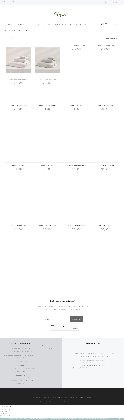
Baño (38, 25)
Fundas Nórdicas (21, 25)
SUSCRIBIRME (76, 319)
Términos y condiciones (7, 416)
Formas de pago (57, 397)
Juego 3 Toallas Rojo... (105, 105)
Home (7, 31)
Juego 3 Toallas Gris (18, 225)
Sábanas (31, 25)
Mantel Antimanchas (76, 25)
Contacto (88, 25)
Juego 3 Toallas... (76, 105)
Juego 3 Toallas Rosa (76, 225)
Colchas (10, 25)
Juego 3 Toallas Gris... (76, 45)
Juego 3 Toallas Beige (47, 79)
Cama (3, 25)
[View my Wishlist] (106, 24)
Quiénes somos (36, 397)
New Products (4, 411)
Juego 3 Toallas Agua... (106, 45)
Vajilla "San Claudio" (61, 25)
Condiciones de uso (71, 397)
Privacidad (89, 397)
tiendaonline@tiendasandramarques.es (13, 2)
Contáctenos (4, 413)
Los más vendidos (5, 409)
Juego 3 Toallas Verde (47, 225)
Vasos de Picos (47, 25)
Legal (81, 397)
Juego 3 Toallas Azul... (47, 105)
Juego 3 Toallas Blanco (18, 79)
